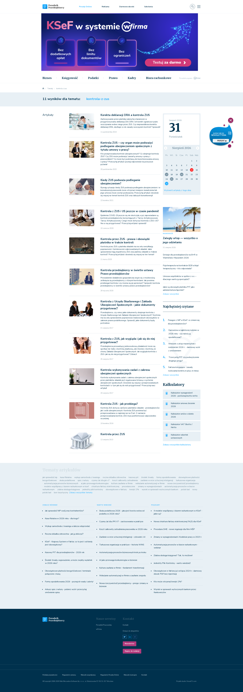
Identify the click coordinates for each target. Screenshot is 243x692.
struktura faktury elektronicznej (105, 486)
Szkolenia (148, 6)
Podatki (93, 78)
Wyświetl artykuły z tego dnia (177, 190)
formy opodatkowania (166, 477)
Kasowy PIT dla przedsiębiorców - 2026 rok (64, 552)
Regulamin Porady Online (109, 675)
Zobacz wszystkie (171, 294)
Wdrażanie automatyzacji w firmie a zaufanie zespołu (122, 575)
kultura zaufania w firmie (122, 483)
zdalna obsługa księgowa (68, 489)
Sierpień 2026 (181, 148)
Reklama (105, 6)
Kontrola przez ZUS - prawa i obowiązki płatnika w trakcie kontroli (125, 240)
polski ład (185, 489)
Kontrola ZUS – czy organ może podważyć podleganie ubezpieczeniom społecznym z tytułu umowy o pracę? (126, 146)
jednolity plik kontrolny (93, 489)
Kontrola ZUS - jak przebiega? (119, 404)
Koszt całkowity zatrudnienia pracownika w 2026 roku (123, 529)
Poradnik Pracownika (104, 625)
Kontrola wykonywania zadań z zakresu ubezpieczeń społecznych (125, 371)
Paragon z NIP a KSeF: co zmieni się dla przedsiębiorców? (184, 322)
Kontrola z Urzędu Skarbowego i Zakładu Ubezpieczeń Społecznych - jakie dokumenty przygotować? (127, 305)
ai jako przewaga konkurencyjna (94, 483)
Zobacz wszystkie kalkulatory (177, 444)
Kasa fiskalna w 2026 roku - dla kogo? (62, 518)
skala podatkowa (67, 480)
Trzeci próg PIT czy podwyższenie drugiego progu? (184, 359)
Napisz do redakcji (132, 651)
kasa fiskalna (66, 477)
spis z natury (83, 480)
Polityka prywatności (50, 675)
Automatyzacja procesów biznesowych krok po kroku (122, 552)
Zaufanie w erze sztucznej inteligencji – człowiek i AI (122, 537)
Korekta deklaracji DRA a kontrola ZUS (125, 115)
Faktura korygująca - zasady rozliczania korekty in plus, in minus (183, 369)
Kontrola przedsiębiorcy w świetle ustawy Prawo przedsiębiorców (126, 271)
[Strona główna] (43, 88)
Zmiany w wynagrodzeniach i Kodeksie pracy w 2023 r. (178, 537)
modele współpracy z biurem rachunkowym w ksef (66, 486)
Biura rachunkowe (158, 78)
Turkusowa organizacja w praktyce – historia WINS (121, 544)
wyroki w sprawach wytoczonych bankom (160, 489)
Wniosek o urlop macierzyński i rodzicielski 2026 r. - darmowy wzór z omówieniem (184, 347)
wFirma (99, 629)
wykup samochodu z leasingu (87, 477)
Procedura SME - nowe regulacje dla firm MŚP (174, 529)
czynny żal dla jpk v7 (101, 480)
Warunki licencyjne (130, 675)
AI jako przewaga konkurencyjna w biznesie (118, 560)
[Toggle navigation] (198, 6)
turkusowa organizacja (185, 480)
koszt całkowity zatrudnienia (125, 480)
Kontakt (125, 625)
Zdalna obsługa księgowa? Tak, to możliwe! (173, 555)
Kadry (132, 78)
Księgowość (70, 78)
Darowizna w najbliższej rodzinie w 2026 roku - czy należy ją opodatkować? (183, 334)
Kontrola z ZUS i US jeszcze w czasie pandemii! (129, 211)
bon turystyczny (61, 492)
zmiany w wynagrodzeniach (150, 486)
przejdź (220, 141)
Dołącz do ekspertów (131, 631)
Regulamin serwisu (69, 675)
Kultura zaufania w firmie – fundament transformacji (121, 567)
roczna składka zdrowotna (114, 477)
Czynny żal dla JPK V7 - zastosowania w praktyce (121, 521)
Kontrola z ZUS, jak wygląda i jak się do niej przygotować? (127, 340)
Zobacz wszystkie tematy (80, 492)
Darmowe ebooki (126, 6)
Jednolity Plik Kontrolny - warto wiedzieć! (172, 563)
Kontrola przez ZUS (112, 434)
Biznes (47, 78)
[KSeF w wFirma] (119, 27)
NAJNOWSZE (168, 234)
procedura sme (128, 486)
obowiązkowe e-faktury (116, 489)
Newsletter (129, 644)
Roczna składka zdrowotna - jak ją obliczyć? (64, 534)
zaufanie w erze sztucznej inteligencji (156, 480)
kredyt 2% (134, 489)
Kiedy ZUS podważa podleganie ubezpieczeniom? (120, 181)
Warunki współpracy (88, 675)
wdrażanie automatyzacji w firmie (150, 483)
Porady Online (85, 6)
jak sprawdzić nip (50, 477)
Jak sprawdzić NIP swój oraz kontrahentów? (64, 510)
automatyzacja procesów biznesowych (61, 483)
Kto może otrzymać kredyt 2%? (168, 581)
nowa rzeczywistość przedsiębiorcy (183, 483)
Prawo (113, 78)
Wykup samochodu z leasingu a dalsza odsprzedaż (67, 526)
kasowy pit (133, 477)
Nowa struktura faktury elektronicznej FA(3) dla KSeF (177, 521)
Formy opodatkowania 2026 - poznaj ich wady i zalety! (69, 581)
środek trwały (147, 477)
